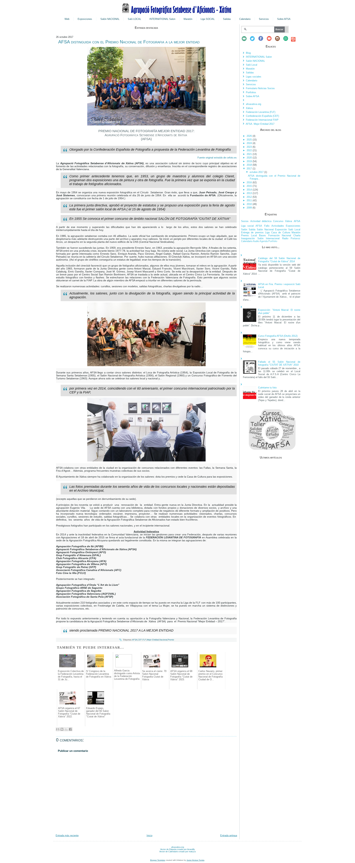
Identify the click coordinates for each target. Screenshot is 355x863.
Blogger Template (157, 860)
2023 (250, 146)
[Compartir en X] (66, 729)
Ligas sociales (253, 76)
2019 (250, 161)
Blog (248, 53)
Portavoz (295, 238)
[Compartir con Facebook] (70, 729)
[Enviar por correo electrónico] (58, 729)
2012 (250, 197)
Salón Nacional (265, 229)
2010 (250, 204)
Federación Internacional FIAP (262, 119)
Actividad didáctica (260, 221)
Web (67, 19)
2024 (250, 143)
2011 (250, 200)
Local (254, 235)
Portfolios (251, 92)
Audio (256, 241)
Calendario (245, 19)
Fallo (266, 225)
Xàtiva (249, 108)
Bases (262, 235)
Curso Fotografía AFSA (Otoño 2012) (277, 335)
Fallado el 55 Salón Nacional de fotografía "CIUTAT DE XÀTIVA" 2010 (279, 363)
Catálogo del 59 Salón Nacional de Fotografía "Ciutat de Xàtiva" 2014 (279, 260)
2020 (250, 157)
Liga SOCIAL (208, 19)
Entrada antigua (228, 835)
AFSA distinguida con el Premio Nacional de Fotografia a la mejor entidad (129, 41)
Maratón (188, 19)
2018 (250, 164)
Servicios (264, 19)
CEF (140, 640)
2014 (250, 189)
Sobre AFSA (283, 19)
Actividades (277, 225)
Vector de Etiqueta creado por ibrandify (177, 849)
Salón (244, 229)
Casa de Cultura (280, 232)
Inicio (149, 835)
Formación (274, 235)
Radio (285, 238)
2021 (250, 154)
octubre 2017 (257, 172)
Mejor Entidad (153, 640)
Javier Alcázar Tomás (195, 860)
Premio (171, 640)
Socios (244, 221)
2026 (250, 136)
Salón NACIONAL (109, 19)
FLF (144, 640)
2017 (250, 168)
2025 (250, 139)
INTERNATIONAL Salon (162, 19)
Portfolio (272, 241)
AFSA (134, 640)
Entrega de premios (252, 232)
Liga (267, 232)
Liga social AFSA (251, 225)
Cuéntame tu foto (267, 387)
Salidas (227, 19)
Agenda (264, 241)
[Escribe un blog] (62, 729)
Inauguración (248, 238)
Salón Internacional (268, 238)
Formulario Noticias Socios (260, 88)
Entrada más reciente (67, 835)
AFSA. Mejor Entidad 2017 (260, 123)
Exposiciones (85, 19)
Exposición (281, 229)
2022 (250, 150)
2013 (250, 193)
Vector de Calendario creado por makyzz (177, 851)
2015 (250, 186)
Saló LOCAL (134, 19)
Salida (252, 229)
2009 (250, 207)
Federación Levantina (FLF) (260, 112)
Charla (296, 235)
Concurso (278, 221)
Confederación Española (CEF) (262, 116)
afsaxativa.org (253, 104)
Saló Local (251, 64)
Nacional (163, 640)
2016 (250, 182)
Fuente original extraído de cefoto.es (217, 157)
